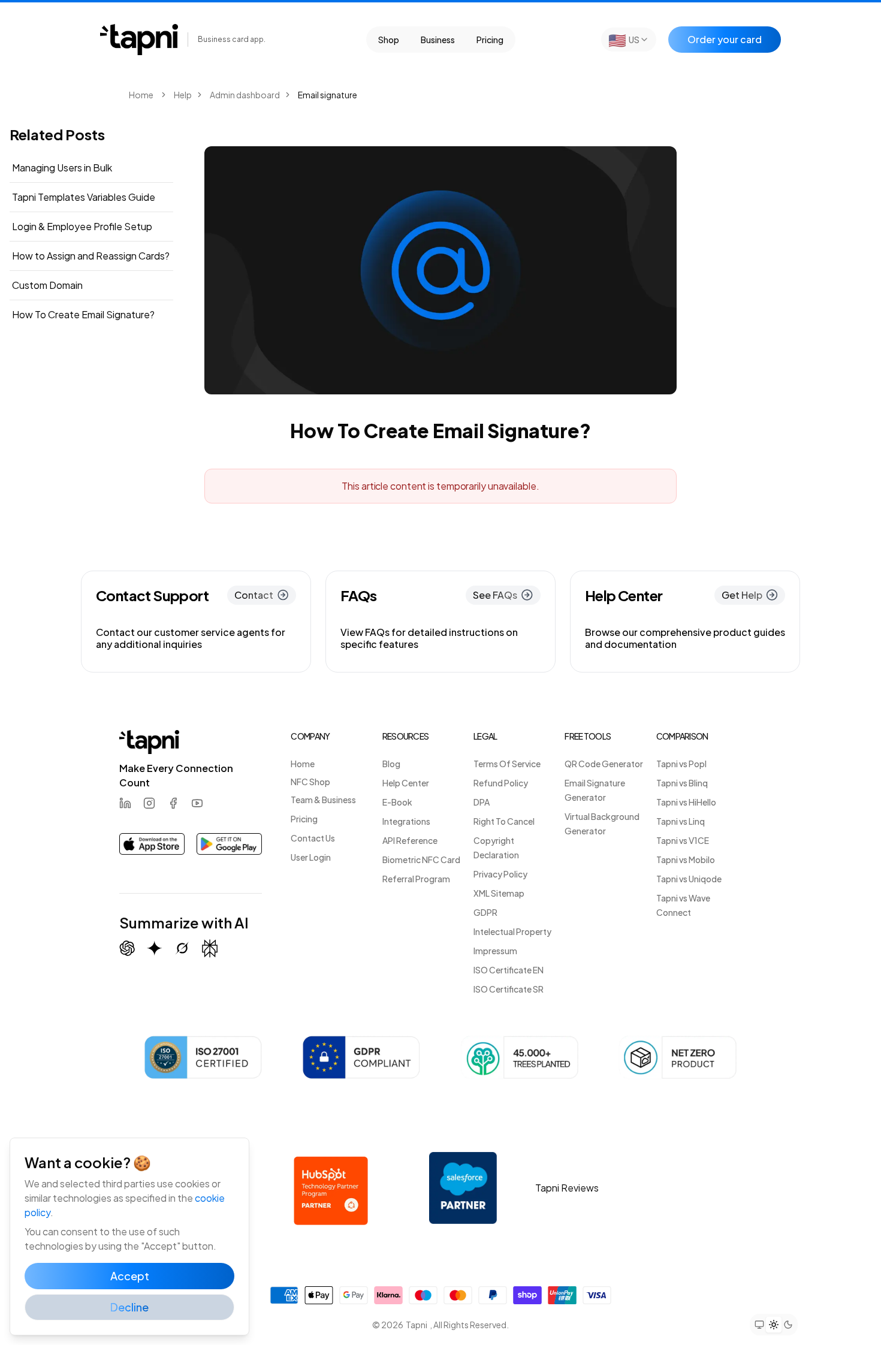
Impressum (495, 950)
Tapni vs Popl (681, 763)
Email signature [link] (327, 94)
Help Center (405, 782)
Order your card (724, 39)
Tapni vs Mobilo (685, 859)
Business (438, 39)
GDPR (485, 912)
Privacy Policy (500, 873)
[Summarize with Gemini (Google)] (154, 948)
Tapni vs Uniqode (689, 878)
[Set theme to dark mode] (788, 1324)
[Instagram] (149, 803)
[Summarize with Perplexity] (210, 948)
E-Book (397, 802)
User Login (311, 857)
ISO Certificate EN (508, 969)
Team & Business (323, 799)
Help (183, 94)
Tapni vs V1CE (682, 840)
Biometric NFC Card (421, 859)
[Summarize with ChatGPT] (127, 948)
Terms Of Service (507, 763)
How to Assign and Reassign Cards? (91, 255)
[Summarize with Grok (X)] (182, 948)
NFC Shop (310, 781)
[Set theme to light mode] (774, 1324)
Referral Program (416, 878)
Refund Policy (500, 782)
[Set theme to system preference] (759, 1324)
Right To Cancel (504, 821)
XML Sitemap (498, 893)
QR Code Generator (604, 763)
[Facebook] (173, 803)
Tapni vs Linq (680, 821)
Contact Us (313, 838)
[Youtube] (197, 803)
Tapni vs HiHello (686, 802)
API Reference (410, 840)
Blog (391, 763)
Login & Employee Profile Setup (82, 226)
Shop (388, 39)
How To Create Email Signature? (83, 314)
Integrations (406, 821)
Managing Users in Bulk (62, 167)
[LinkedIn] (125, 803)
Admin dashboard (245, 94)
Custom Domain (47, 285)
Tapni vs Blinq (682, 782)
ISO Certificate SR (508, 989)
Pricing (489, 39)
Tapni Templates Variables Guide (83, 197)
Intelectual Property (512, 931)
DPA (481, 802)
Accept (129, 1276)
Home (141, 94)
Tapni (416, 1324)
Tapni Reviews (567, 1187)
